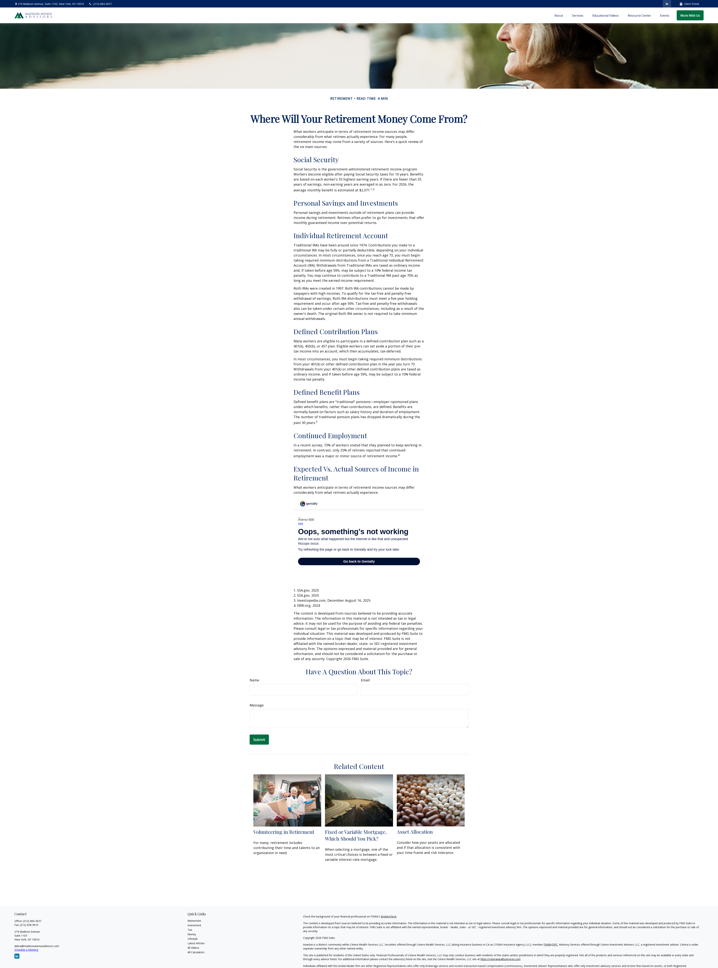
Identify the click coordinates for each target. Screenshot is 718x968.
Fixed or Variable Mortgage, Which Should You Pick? (356, 835)
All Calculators (196, 952)
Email (365, 680)
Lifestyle (193, 938)
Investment (194, 925)
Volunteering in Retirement (283, 831)
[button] (559, 15)
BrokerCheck (388, 916)
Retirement (194, 921)
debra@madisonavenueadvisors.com (36, 946)
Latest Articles (196, 943)
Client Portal (691, 4)
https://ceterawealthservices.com (501, 959)
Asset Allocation (415, 831)
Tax (190, 930)
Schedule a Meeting (26, 950)
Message (257, 705)
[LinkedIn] (667, 3)
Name (254, 680)
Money (192, 934)
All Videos (193, 947)
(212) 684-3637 (102, 4)
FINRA (547, 944)
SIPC (555, 944)
